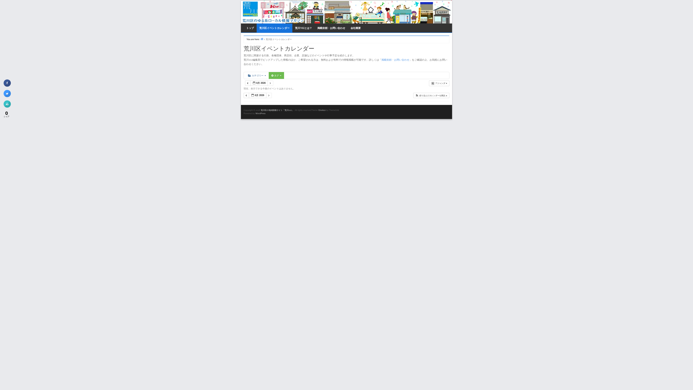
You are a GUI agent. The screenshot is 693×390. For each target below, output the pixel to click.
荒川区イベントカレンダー (274, 28)
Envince (322, 110)
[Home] (261, 38)
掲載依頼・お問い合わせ (331, 28)
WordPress (260, 113)
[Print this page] (7, 106)
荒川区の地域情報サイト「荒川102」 (277, 110)
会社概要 (356, 28)
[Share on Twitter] (7, 96)
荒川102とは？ (303, 28)
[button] (431, 95)
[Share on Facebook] (7, 85)
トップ (250, 28)
